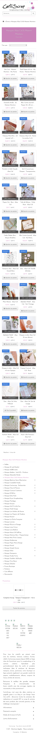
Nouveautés (8, 574)
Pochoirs (7, 569)
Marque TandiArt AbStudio (13, 558)
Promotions (6, 581)
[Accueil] (3, 21)
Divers (8, 21)
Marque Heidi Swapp (11, 509)
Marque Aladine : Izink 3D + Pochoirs (16, 472)
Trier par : (5, 45)
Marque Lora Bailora (11, 530)
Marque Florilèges (10, 501)
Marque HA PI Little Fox (12, 506)
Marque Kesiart (9, 516)
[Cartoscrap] (19, 1)
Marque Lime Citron (10, 527)
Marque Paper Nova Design (13, 543)
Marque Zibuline (9, 563)
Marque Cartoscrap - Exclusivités (15, 485)
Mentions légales (16, 729)
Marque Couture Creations (13, 490)
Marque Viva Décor (10, 561)
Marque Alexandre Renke (12, 475)
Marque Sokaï (8, 550)
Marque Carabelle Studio (12, 483)
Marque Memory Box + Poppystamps (16, 535)
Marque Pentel (9, 545)
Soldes (6, 464)
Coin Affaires (8, 571)
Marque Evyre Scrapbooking (13, 498)
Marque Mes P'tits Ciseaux (13, 537)
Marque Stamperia (10, 553)
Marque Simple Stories (11, 548)
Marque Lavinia (9, 522)
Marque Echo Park (10, 496)
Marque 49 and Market (11, 467)
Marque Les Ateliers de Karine (14, 511)
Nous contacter (28, 729)
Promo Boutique (9, 566)
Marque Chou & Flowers (12, 488)
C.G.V (8, 729)
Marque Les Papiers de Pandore (14, 514)
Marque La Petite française (13, 519)
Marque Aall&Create (11, 469)
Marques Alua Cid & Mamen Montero (16, 477)
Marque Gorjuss (9, 503)
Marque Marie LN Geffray (12, 532)
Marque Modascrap (10, 540)
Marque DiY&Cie (9, 493)
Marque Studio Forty (11, 556)
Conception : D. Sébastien (20, 732)
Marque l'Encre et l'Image (12, 524)
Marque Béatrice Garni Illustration (15, 480)
